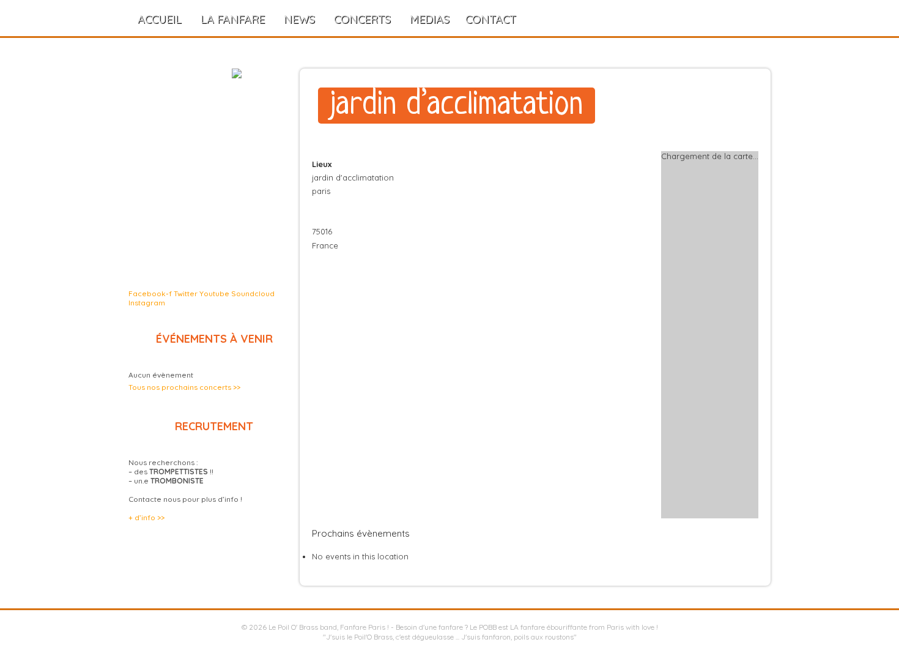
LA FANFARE (233, 19)
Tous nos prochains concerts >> (184, 387)
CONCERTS (362, 19)
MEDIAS (430, 19)
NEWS (299, 19)
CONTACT (490, 19)
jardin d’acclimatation (456, 106)
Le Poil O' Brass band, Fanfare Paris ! (328, 627)
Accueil (160, 19)
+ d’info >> (146, 517)
